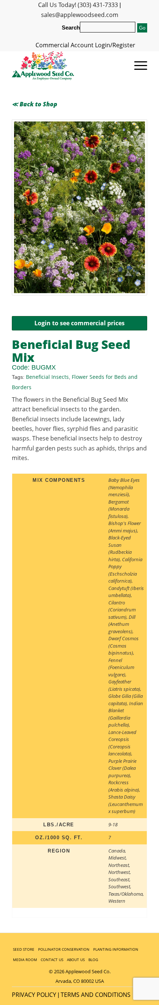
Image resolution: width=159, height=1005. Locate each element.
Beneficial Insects (47, 376)
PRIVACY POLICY (34, 995)
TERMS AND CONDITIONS (96, 995)
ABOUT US (76, 959)
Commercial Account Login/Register (85, 45)
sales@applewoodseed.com (79, 15)
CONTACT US (52, 959)
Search (71, 28)
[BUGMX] (79, 207)
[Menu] (137, 65)
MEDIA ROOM (25, 959)
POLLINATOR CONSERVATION (63, 949)
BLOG (93, 959)
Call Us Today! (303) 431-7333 (78, 5)
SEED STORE (23, 949)
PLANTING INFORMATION (115, 949)
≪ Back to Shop (34, 104)
